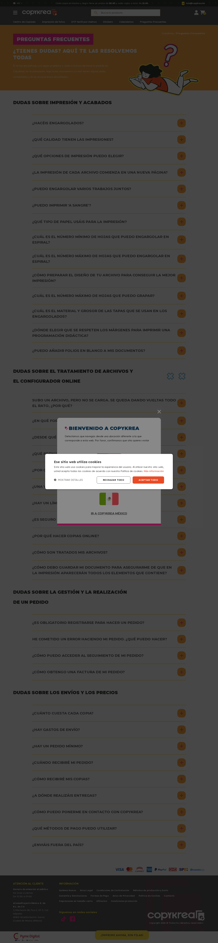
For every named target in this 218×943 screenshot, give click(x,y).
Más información (154, 471)
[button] (68, 480)
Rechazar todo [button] (113, 480)
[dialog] (109, 471)
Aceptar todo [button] (148, 480)
